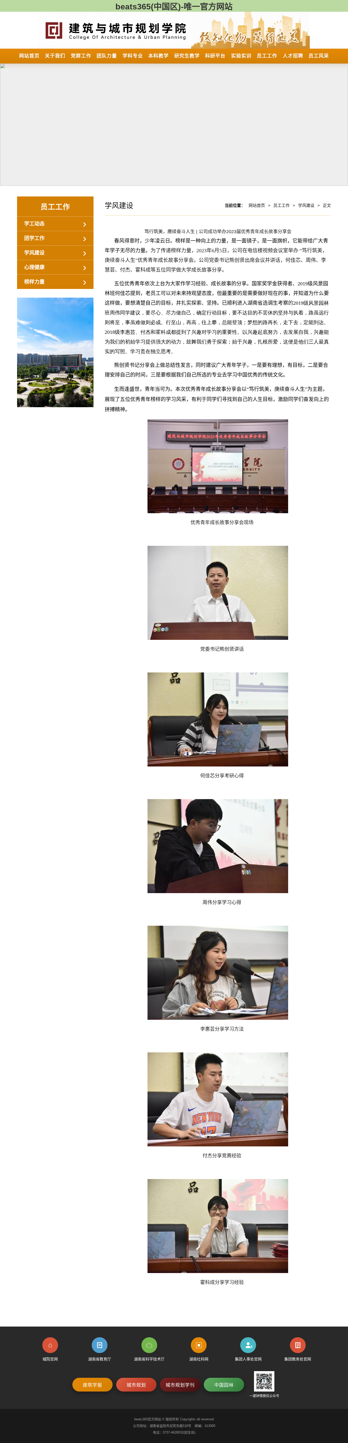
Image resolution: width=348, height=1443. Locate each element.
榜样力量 (34, 282)
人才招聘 (293, 56)
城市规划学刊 (180, 1385)
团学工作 (34, 238)
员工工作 (267, 56)
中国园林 (224, 1385)
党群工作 (81, 56)
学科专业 (133, 56)
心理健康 (34, 267)
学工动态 (34, 224)
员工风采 (319, 56)
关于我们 (55, 56)
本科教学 (158, 56)
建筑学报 (92, 1385)
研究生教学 (187, 56)
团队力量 (107, 56)
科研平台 (215, 56)
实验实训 (241, 56)
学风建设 (34, 253)
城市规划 (136, 1385)
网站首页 (29, 56)
